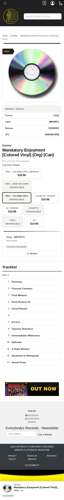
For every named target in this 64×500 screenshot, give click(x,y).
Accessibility (32, 465)
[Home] (10, 16)
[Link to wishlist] (44, 3)
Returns (52, 456)
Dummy (14, 36)
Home (5, 36)
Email (33, 422)
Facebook (33, 415)
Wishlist (33, 253)
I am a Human (45, 434)
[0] (61, 4)
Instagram (33, 419)
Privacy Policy (12, 457)
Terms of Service (32, 457)
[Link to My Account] (52, 3)
